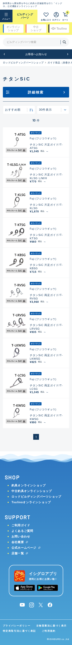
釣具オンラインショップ (29, 485)
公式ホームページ (24, 547)
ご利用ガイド (21, 525)
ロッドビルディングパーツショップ (23, 62)
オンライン (13, 28)
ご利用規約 (49, 631)
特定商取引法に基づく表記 (19, 631)
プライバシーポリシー (17, 625)
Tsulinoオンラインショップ (31, 502)
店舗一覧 (18, 553)
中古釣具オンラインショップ (32, 491)
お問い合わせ (21, 536)
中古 (36, 28)
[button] (4, 54)
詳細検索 (36, 92)
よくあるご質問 (22, 530)
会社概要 (18, 542)
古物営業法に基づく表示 (51, 625)
